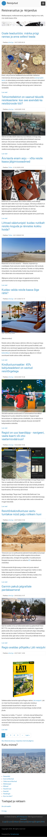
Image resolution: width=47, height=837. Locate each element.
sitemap (31, 822)
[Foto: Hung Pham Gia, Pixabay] (23, 396)
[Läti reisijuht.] (23, 677)
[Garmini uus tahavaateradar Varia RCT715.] (23, 611)
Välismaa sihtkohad (10, 781)
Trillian (10, 167)
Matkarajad (7, 784)
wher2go (10, 42)
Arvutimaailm (6, 806)
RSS (42, 822)
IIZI (29, 560)
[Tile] (23, 185)
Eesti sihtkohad (8, 779)
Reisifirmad (7, 789)
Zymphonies (14, 834)
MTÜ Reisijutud (22, 817)
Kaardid (6, 791)
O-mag (4, 811)
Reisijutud (12, 3)
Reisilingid (6, 794)
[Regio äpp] (23, 463)
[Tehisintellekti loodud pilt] (23, 123)
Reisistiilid (6, 776)
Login (5, 822)
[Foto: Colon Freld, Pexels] (23, 317)
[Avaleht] (4, 3)
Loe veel (4, 92)
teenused (23, 822)
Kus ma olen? (7, 796)
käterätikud (6, 353)
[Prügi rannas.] (23, 59)
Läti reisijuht (37, 700)
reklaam (16, 822)
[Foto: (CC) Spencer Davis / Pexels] (23, 537)
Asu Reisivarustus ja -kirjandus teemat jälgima (17, 741)
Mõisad (5, 786)
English (37, 822)
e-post (10, 822)
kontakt (23, 819)
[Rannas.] (23, 250)
